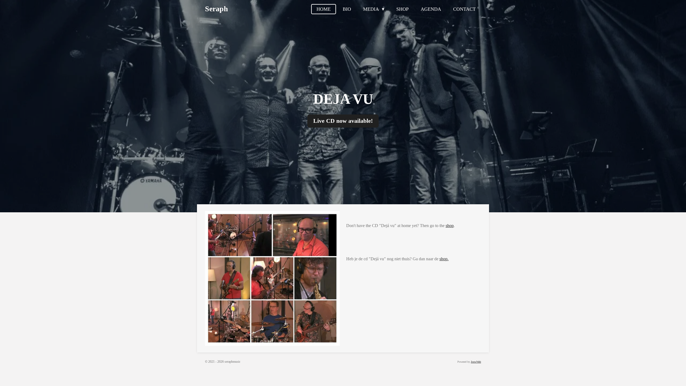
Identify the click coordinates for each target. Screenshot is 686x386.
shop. (444, 259)
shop (450, 225)
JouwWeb (476, 361)
